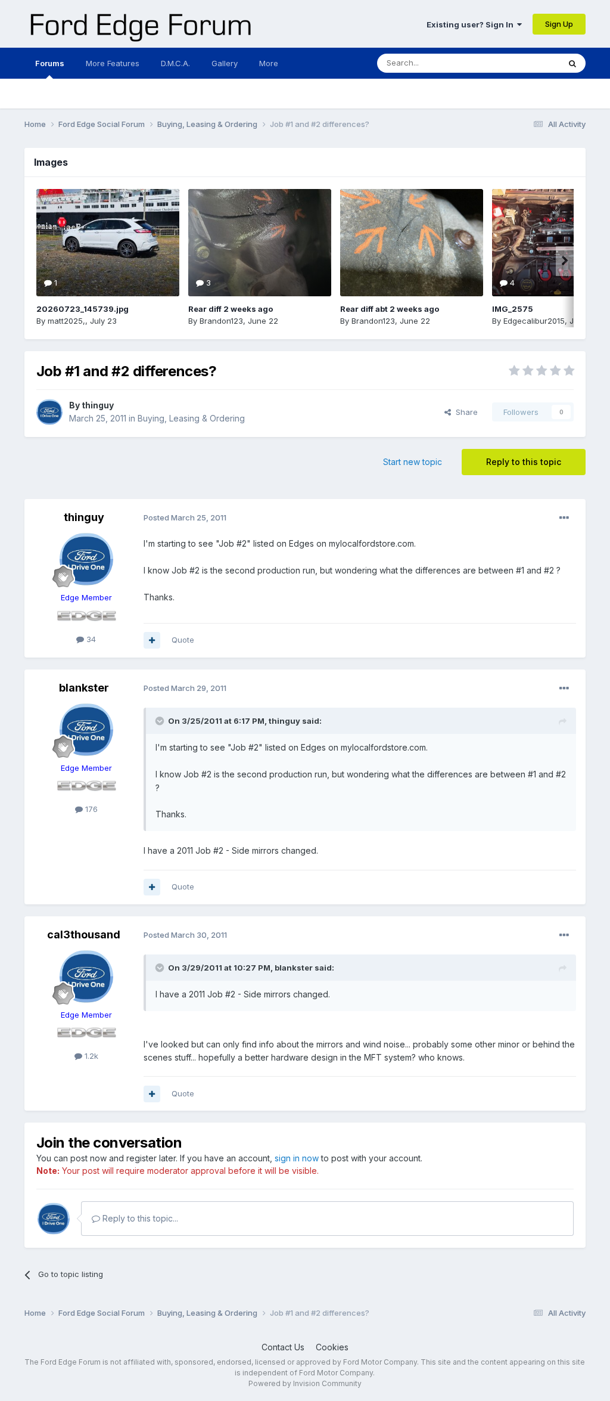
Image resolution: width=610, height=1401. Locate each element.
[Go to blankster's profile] (86, 730)
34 (90, 639)
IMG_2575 (512, 309)
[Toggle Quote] (160, 721)
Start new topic (412, 462)
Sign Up (559, 24)
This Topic (524, 62)
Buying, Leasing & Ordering (191, 418)
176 (90, 809)
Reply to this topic (523, 462)
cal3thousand (83, 934)
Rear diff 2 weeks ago (230, 309)
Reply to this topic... (139, 1218)
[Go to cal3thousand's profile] (86, 976)
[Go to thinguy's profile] (49, 412)
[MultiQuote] (152, 640)
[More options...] (564, 518)
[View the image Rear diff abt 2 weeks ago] (411, 242)
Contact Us (283, 1347)
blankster (84, 687)
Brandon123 (221, 321)
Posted (185, 517)
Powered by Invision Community (305, 1383)
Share (464, 412)
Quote (183, 639)
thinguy (98, 405)
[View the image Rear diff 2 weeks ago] (259, 242)
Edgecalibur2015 (534, 321)
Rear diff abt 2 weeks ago (389, 309)
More (268, 63)
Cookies (332, 1347)
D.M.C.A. (175, 63)
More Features (112, 63)
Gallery (224, 63)
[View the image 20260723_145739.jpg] (107, 242)
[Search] (572, 63)
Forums (49, 63)
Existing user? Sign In (472, 24)
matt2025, (66, 321)
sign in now (297, 1158)
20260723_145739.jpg (82, 309)
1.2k (90, 1056)
